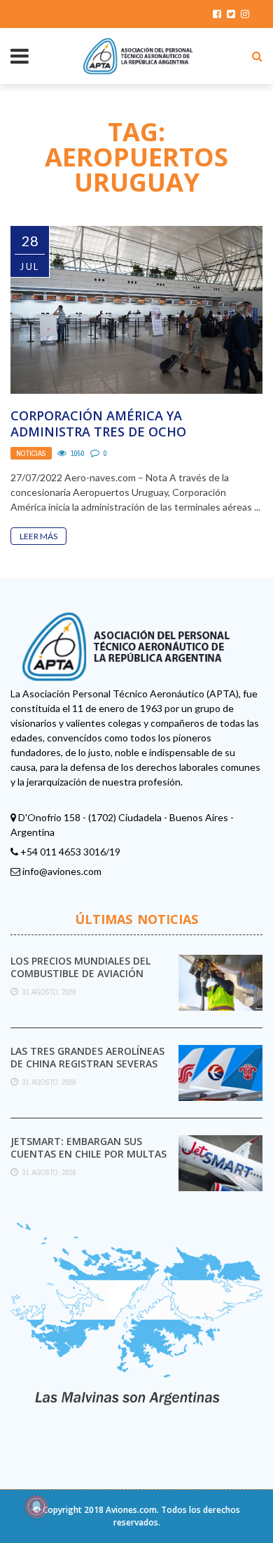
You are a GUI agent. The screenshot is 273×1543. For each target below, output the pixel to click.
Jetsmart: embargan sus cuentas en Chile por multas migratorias (88, 1154)
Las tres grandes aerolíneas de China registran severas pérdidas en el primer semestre (87, 1070)
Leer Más (38, 536)
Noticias (31, 453)
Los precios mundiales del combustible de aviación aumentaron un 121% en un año (85, 980)
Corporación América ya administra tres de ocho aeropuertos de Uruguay (99, 432)
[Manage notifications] (36, 1506)
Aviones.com (131, 1510)
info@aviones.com (62, 871)
